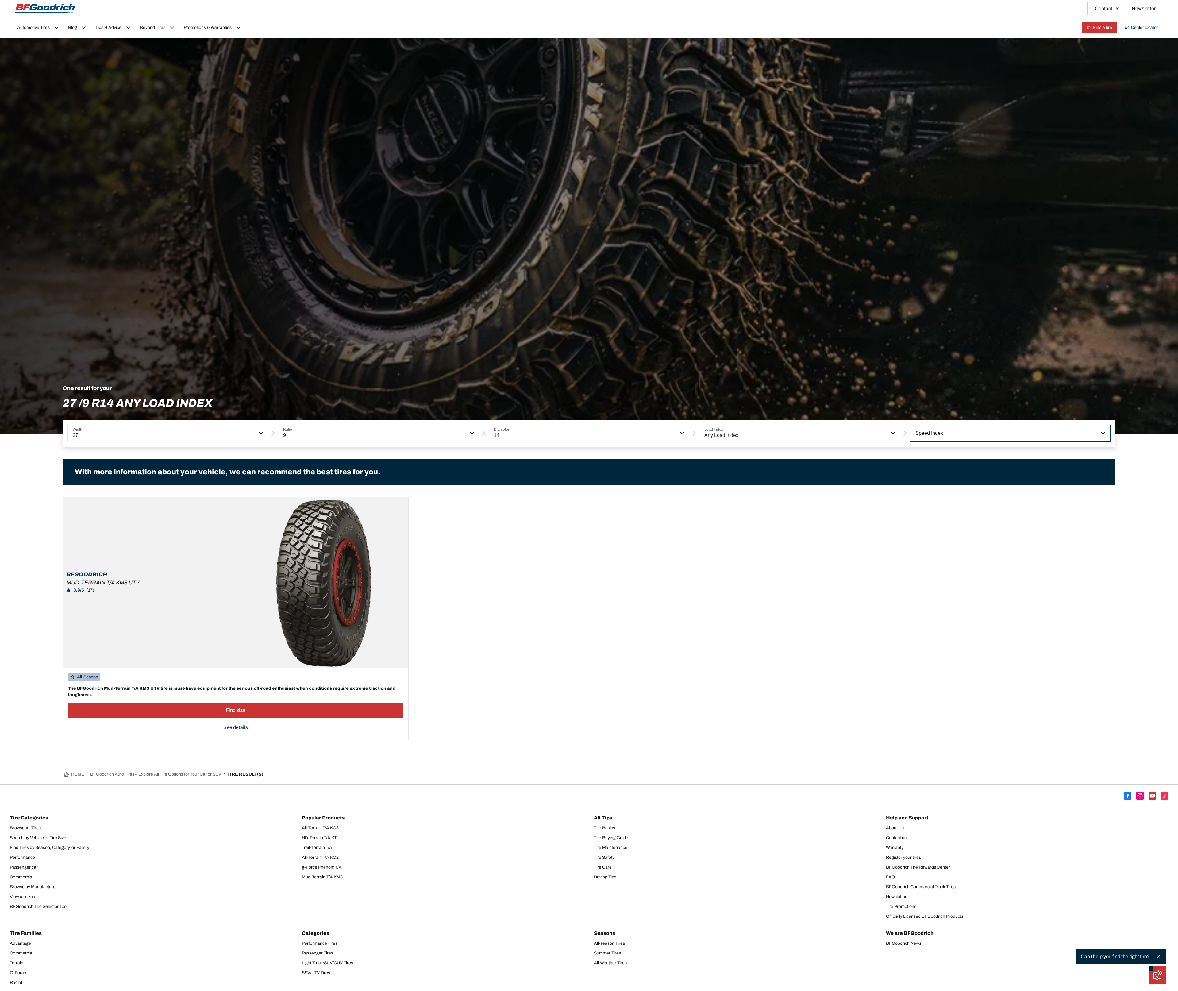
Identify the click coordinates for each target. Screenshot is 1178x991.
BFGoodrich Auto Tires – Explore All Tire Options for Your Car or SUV (155, 774)
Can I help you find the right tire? (1115, 956)
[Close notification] (1158, 957)
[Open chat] (1157, 975)
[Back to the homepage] (45, 8)
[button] (260, 433)
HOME (77, 774)
